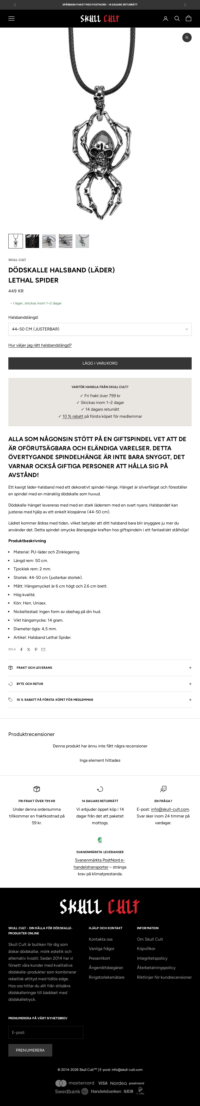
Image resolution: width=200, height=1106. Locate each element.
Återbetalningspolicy (156, 967)
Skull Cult (17, 260)
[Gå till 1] (15, 241)
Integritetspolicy (152, 958)
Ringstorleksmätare (106, 977)
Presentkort (99, 958)
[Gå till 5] (82, 241)
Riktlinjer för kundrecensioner (164, 977)
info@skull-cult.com (170, 809)
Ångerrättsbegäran (106, 967)
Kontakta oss (101, 939)
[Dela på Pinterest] (36, 649)
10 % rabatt (73, 416)
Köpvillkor (146, 948)
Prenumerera (30, 1050)
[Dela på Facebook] (21, 649)
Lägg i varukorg (100, 363)
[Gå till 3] (49, 241)
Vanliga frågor (101, 948)
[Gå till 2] (32, 241)
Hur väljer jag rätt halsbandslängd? (40, 345)
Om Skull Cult (150, 939)
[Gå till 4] (65, 241)
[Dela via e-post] (43, 649)
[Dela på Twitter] (29, 649)
